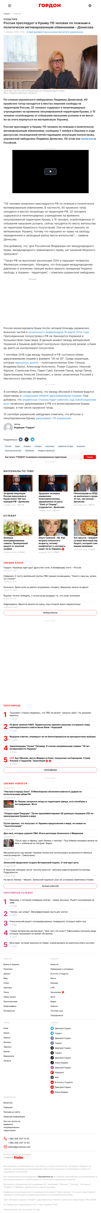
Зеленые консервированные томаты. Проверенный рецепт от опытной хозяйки (16, 543)
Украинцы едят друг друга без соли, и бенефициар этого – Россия (43, 567)
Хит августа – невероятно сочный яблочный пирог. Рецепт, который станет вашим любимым (87, 541)
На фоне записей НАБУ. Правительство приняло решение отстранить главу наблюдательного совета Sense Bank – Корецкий (50, 726)
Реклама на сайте (12, 1112)
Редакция (8, 1107)
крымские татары (65, 446)
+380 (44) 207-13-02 (19, 1142)
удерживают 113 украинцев (53, 418)
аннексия (81, 446)
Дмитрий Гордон (63, 1028)
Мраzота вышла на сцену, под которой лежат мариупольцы (42, 604)
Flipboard (59, 1072)
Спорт (6, 983)
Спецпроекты (56, 1015)
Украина (27, 446)
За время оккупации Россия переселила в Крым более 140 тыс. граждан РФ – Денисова (17, 497)
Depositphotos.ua (45, 1176)
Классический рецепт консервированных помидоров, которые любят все (48, 921)
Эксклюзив (55, 992)
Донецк (7, 1042)
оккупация (49, 446)
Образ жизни (10, 997)
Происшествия (10, 1001)
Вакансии (8, 1103)
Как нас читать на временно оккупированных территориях (12, 1125)
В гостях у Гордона (59, 973)
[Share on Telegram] (32, 439)
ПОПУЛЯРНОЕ (12, 705)
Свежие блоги (13, 562)
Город (6, 1023)
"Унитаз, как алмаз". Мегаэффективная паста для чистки (39, 911)
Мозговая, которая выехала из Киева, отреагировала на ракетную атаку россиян (52, 942)
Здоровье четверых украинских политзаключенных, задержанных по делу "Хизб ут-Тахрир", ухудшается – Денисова (52, 500)
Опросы (54, 1006)
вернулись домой (26, 362)
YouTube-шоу (56, 1011)
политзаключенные (13, 451)
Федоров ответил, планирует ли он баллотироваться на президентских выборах (53, 736)
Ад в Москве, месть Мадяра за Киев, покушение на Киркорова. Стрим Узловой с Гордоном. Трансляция (50, 759)
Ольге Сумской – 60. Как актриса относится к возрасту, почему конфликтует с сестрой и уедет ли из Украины (52, 543)
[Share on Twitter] (27, 439)
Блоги (53, 978)
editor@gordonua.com (19, 1147)
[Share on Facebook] (21, 439)
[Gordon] (49, 5)
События (17, 13)
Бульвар (10, 515)
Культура (8, 987)
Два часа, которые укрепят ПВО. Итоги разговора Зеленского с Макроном (44, 833)
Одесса (7, 1037)
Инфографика (10, 1006)
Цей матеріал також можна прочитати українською (56, 32)
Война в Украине (11, 964)
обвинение (29, 451)
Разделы (54, 959)
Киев (6, 1028)
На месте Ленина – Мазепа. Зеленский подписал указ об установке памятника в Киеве (49, 879)
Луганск (7, 1061)
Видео (53, 1001)
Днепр (7, 1051)
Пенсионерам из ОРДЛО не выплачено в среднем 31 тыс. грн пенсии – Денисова (87, 497)
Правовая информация (14, 1116)
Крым (17, 446)
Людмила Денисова (46, 451)
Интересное (9, 1011)
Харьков (7, 1047)
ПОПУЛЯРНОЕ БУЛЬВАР (18, 892)
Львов (6, 1033)
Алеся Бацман (61, 1063)
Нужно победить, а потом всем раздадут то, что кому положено (42, 595)
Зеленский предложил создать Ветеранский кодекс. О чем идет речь (41, 862)
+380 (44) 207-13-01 (18, 1138)
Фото (52, 997)
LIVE (52, 987)
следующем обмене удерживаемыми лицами (52, 395)
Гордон (7, 13)
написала (87, 138)
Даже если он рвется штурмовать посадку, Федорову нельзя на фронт (46, 587)
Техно (6, 992)
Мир (6, 978)
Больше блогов (50, 613)
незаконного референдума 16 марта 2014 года (58, 332)
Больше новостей (50, 886)
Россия (8, 446)
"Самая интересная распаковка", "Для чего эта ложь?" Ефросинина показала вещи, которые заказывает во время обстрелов (53, 932)
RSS (57, 1077)
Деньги (91, 505)
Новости (8, 959)
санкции (38, 446)
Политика (8, 969)
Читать (90, 457)
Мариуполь (9, 1056)
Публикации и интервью (61, 969)
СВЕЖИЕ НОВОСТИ (15, 783)
